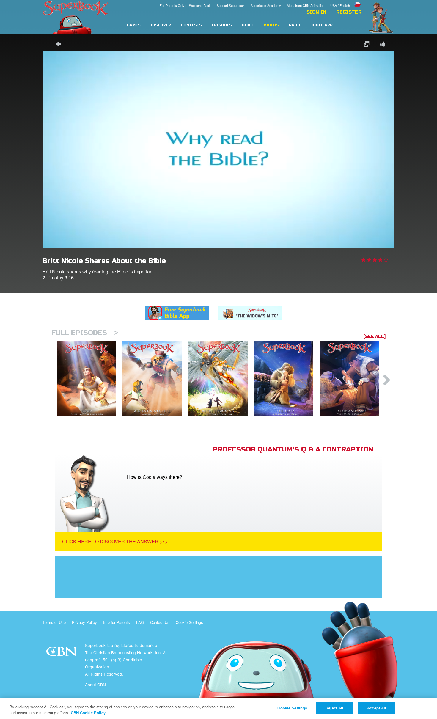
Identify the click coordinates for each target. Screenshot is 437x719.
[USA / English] (345, 1)
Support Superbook (231, 5)
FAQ (140, 622)
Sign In (316, 12)
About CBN (95, 684)
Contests (191, 25)
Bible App (322, 25)
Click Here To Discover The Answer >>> (115, 541)
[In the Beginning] (221, 378)
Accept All (376, 708)
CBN (62, 653)
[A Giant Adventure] (155, 378)
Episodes (222, 25)
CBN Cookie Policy (88, 712)
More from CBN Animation (305, 5)
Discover (161, 25)
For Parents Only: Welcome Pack (185, 5)
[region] (218, 708)
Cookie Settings (189, 622)
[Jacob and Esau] (352, 378)
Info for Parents (116, 622)
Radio (295, 25)
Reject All (334, 708)
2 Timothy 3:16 (58, 277)
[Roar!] (89, 378)
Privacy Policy (84, 622)
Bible (248, 25)
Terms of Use (54, 622)
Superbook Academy (266, 5)
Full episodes (84, 333)
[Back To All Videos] (56, 45)
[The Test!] (287, 378)
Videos (271, 25)
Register (348, 12)
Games (134, 25)
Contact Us (159, 622)
